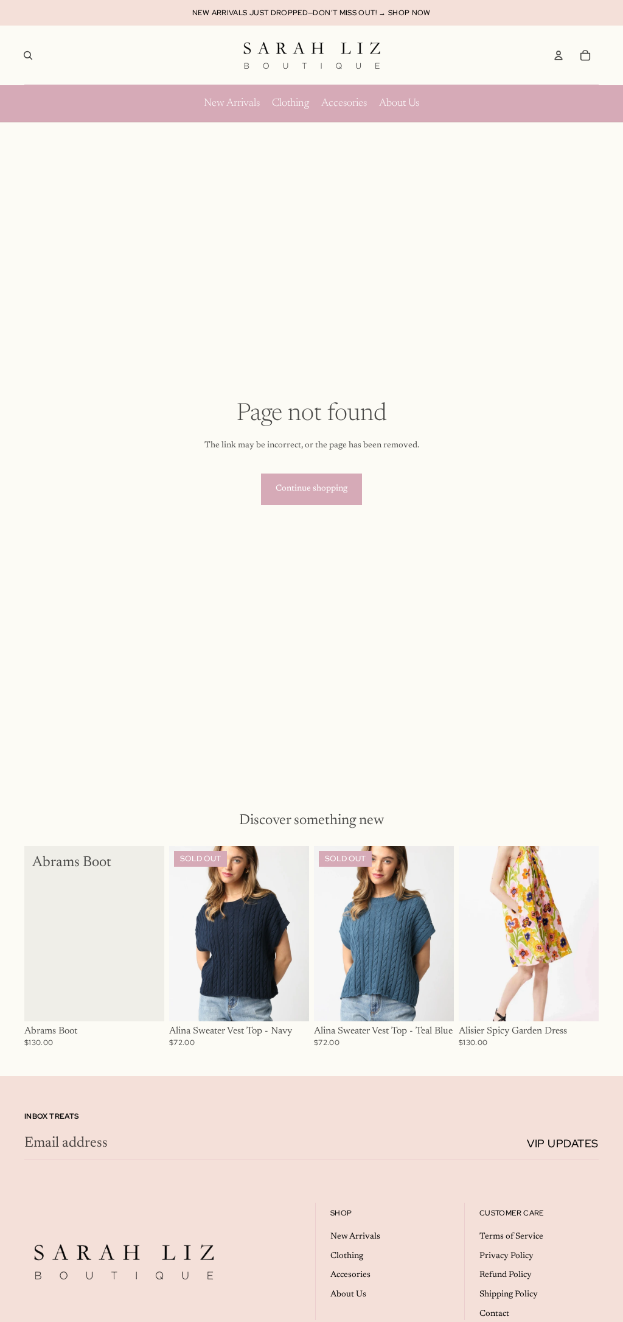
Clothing (346, 1256)
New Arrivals (355, 1237)
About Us (348, 1294)
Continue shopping (311, 488)
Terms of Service (511, 1237)
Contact (494, 1314)
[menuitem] (232, 103)
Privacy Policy (506, 1256)
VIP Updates (563, 1143)
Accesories (350, 1275)
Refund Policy (505, 1275)
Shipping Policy (508, 1294)
